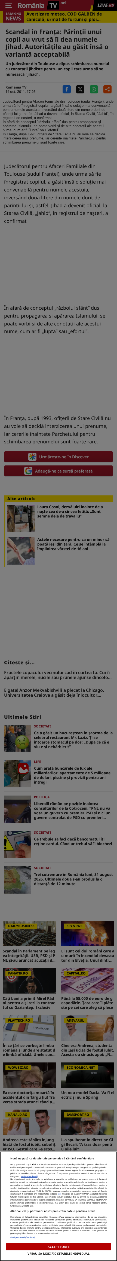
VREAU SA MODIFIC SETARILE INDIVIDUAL (58, 1253)
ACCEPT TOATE (58, 1247)
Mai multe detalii (29, 1176)
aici (59, 1193)
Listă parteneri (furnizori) (22, 1237)
